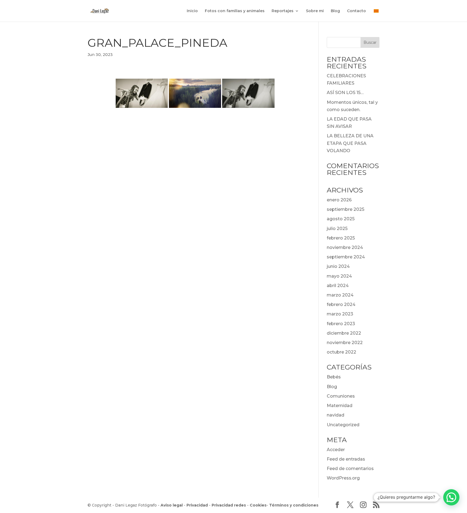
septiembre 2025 (345, 209)
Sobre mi (315, 11)
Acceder (336, 449)
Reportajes (282, 11)
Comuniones (341, 396)
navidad (335, 415)
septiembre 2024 (346, 256)
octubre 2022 (341, 352)
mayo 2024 (339, 276)
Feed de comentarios (350, 468)
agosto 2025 (341, 218)
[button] (451, 497)
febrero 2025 (341, 238)
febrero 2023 (341, 323)
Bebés (334, 376)
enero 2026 (339, 199)
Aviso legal (172, 505)
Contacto (356, 11)
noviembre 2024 (345, 247)
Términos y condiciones (293, 505)
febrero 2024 (341, 304)
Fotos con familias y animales (235, 11)
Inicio (192, 11)
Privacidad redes (229, 505)
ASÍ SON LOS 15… (345, 92)
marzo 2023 (340, 314)
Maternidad (339, 405)
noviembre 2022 (345, 342)
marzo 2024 (340, 295)
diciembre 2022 (344, 333)
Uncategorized (343, 424)
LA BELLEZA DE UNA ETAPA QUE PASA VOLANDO (350, 143)
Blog (335, 11)
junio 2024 (338, 266)
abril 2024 (338, 285)
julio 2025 (337, 228)
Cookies (258, 505)
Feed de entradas (346, 459)
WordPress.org (343, 478)
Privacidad (197, 505)
